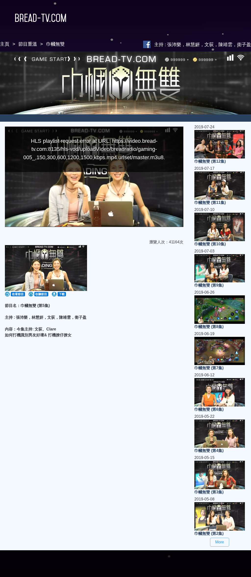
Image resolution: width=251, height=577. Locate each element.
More (219, 542)
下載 (62, 294)
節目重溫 (27, 44)
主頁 (4, 44)
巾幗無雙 (55, 44)
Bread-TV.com (40, 18)
